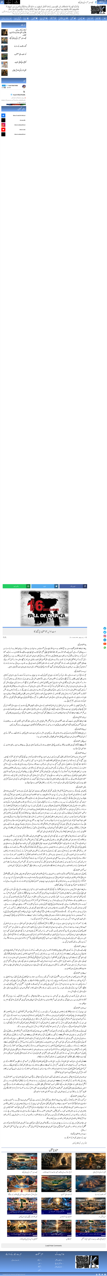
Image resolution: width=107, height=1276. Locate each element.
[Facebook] (104, 628)
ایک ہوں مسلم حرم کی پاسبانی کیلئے (29, 1172)
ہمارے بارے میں (6, 18)
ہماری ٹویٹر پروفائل (58, 1266)
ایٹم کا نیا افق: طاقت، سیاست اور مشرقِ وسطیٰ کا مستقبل (93, 1239)
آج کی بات (17, 18)
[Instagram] (104, 636)
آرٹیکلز (39, 1266)
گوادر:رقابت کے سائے (87, 2)
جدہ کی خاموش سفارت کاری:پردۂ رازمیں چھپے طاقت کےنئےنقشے (22, 1194)
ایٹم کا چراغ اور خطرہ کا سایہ (65, 1216)
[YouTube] (104, 643)
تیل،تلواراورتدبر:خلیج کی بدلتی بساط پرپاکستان (28, 1216)
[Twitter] (104, 632)
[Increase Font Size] (5, 637)
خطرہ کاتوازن (68, 1239)
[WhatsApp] (104, 647)
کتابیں (39, 1270)
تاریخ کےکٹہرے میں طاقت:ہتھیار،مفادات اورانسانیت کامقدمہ (57, 1172)
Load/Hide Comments (53, 1246)
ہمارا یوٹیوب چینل (58, 1260)
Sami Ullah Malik (19, 94)
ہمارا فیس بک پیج (58, 1263)
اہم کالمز (39, 1260)
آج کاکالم (78, 1143)
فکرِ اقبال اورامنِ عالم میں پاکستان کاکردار (28, 1239)
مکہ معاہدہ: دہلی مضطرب (66, 1194)
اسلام (39, 1263)
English (16, 2)
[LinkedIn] (104, 640)
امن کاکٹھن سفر (102, 1216)
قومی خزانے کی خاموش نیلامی (99, 1172)
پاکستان (74, 1143)
